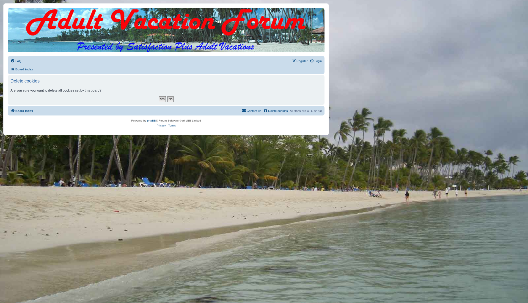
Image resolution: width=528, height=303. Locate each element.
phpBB (151, 120)
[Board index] (166, 13)
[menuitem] (15, 61)
